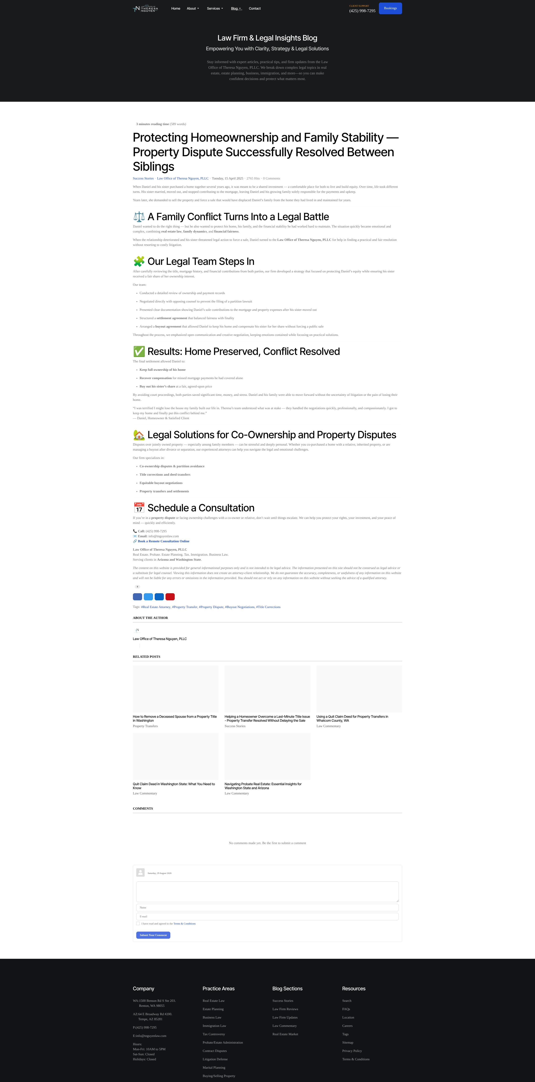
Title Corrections (269, 607)
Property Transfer (185, 607)
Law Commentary (329, 726)
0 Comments (271, 178)
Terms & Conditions (184, 923)
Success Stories (143, 178)
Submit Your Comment (153, 935)
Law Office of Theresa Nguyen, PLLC (182, 178)
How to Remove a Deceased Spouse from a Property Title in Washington (175, 718)
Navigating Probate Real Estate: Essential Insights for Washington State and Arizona (263, 786)
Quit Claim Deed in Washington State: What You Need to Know (174, 786)
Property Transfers (145, 726)
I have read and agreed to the (168, 923)
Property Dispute (212, 607)
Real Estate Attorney (156, 607)
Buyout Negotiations (241, 607)
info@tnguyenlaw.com (151, 1036)
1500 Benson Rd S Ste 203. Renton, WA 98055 (157, 1003)
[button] (193, 8)
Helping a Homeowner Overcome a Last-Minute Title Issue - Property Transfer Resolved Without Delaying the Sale (267, 718)
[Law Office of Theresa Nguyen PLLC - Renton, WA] (145, 8)
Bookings (390, 8)
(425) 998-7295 (362, 11)
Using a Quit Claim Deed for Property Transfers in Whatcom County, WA (352, 718)
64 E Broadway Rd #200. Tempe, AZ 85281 (155, 1016)
